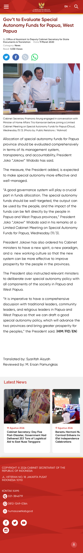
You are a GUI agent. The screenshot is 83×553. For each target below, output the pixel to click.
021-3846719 (15, 496)
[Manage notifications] (74, 544)
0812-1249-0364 (17, 503)
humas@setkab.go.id (20, 511)
